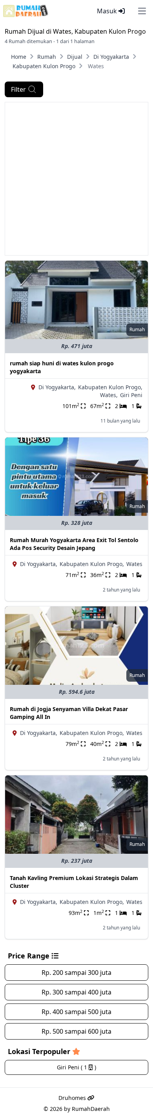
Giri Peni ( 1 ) (76, 1067)
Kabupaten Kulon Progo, (110, 387)
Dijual (74, 56)
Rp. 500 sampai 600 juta (76, 1031)
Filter (18, 89)
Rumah (46, 56)
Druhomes (72, 1097)
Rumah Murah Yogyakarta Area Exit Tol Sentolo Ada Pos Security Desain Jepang (74, 544)
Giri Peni (131, 395)
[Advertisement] (76, 178)
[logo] (25, 11)
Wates (134, 564)
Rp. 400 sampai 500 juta (76, 1011)
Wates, (109, 395)
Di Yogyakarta (111, 56)
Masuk (107, 11)
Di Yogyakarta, (57, 387)
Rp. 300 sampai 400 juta (76, 992)
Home (18, 56)
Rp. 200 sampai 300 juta (76, 972)
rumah (137, 329)
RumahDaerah (91, 1108)
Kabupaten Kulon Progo (44, 66)
